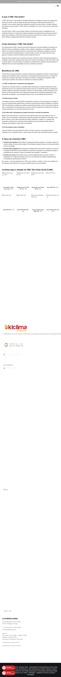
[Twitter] (5, 1)
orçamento (22, 163)
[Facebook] (3, 1)
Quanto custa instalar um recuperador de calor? (26, 254)
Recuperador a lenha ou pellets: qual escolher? (25, 266)
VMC (45, 119)
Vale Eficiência (46, 1)
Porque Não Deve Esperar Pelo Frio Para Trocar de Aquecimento (27, 228)
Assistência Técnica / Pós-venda (25, 1)
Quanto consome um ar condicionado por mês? (26, 277)
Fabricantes (38, 1)
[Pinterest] (14, 1)
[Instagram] (9, 1)
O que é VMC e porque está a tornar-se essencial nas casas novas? (28, 242)
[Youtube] (11, 1)
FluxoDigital (30, 675)
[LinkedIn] (7, 1)
